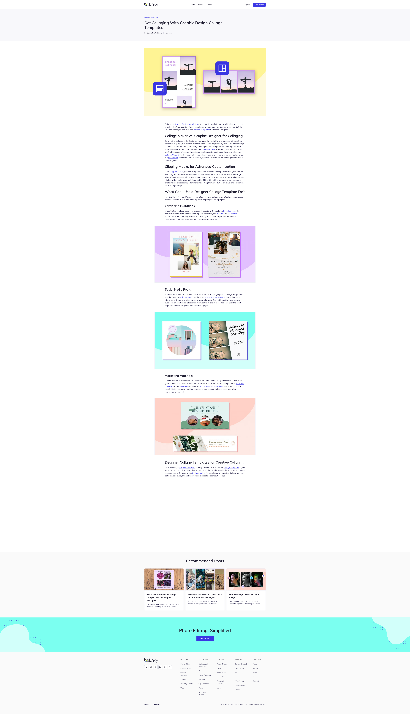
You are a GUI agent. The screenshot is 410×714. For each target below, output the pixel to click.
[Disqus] (205, 517)
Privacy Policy (249, 704)
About (255, 664)
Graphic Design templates (186, 124)
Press (255, 672)
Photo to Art (221, 672)
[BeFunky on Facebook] (156, 667)
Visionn (183, 688)
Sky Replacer (203, 684)
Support (209, 5)
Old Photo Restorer (202, 693)
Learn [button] (200, 5)
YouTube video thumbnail (211, 386)
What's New (240, 681)
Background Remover (203, 665)
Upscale (201, 679)
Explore (237, 690)
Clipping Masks (176, 171)
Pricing (183, 679)
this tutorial (173, 157)
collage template (231, 467)
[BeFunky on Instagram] (160, 667)
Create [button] (192, 5)
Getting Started (241, 664)
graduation (232, 213)
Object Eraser (203, 671)
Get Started (259, 5)
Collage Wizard (172, 155)
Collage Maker (208, 149)
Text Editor (221, 677)
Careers (256, 677)
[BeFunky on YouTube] (170, 667)
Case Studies (240, 685)
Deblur (200, 688)
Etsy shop (184, 386)
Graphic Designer (187, 467)
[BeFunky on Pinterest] (146, 667)
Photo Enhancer (204, 675)
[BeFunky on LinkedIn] (165, 667)
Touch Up (220, 668)
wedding (221, 213)
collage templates (202, 129)
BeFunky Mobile (186, 684)
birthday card (229, 211)
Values (255, 668)
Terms (240, 704)
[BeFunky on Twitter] (151, 667)
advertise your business (214, 297)
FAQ (236, 672)
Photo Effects (222, 664)
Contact (256, 681)
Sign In (247, 5)
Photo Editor (185, 664)
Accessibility (261, 704)
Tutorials (238, 677)
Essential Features (220, 682)
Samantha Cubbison (154, 33)
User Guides (239, 668)
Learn (146, 17)
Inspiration (154, 17)
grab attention (185, 297)
